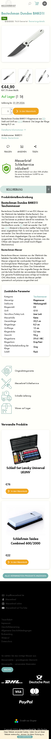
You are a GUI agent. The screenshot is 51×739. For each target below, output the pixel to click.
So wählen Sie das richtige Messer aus (18, 656)
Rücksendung (6, 634)
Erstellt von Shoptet (28, 721)
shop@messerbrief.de (15, 595)
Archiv (7, 669)
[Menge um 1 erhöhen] (11, 109)
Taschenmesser (40, 297)
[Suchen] (30, 3)
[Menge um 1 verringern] (11, 112)
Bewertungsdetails (37, 21)
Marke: (10, 138)
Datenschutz (6, 641)
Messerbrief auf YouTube (16, 608)
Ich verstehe (25, 737)
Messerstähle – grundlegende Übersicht (19, 660)
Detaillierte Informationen (12, 130)
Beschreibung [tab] (14, 189)
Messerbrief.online (14, 604)
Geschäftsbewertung (10, 627)
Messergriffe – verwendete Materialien (18, 664)
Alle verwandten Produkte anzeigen (25, 576)
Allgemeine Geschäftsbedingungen (16, 631)
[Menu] (44, 3)
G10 (20, 122)
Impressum (5, 623)
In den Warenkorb (28, 111)
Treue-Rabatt (6, 620)
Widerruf (5, 638)
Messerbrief (11, 599)
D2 (43, 119)
